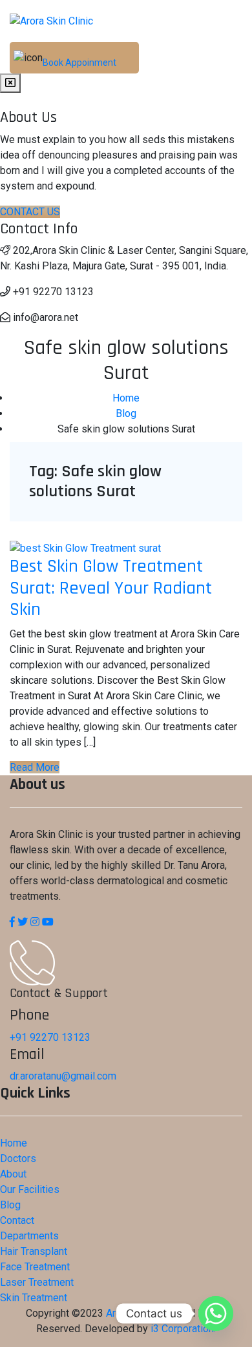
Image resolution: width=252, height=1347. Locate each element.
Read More (34, 767)
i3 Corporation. (183, 1329)
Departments (29, 1236)
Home (13, 1143)
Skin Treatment (33, 1298)
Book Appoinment (79, 62)
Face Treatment (35, 1267)
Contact (17, 1220)
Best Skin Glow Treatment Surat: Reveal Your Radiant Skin (111, 588)
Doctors (18, 1158)
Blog (10, 1205)
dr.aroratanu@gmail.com (63, 1076)
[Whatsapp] (215, 1313)
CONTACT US (30, 212)
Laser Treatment (37, 1282)
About (13, 1174)
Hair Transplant (33, 1251)
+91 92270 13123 (50, 1037)
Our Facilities (29, 1189)
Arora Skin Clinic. (143, 1313)
